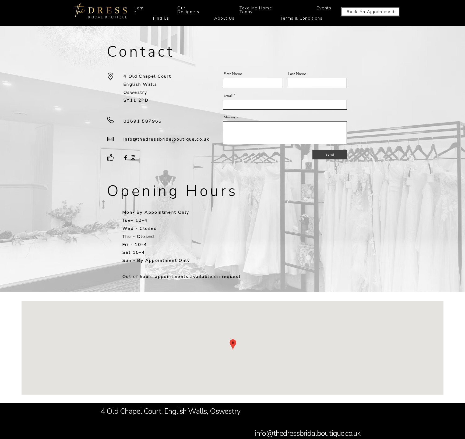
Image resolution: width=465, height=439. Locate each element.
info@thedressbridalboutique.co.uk (307, 433)
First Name (233, 74)
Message (231, 117)
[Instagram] (133, 158)
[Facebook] (125, 158)
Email (228, 95)
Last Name (297, 74)
